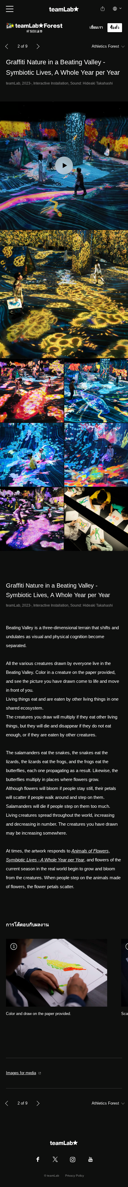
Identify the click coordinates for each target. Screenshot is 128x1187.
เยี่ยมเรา (96, 27)
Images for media (21, 1073)
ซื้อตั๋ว (114, 28)
